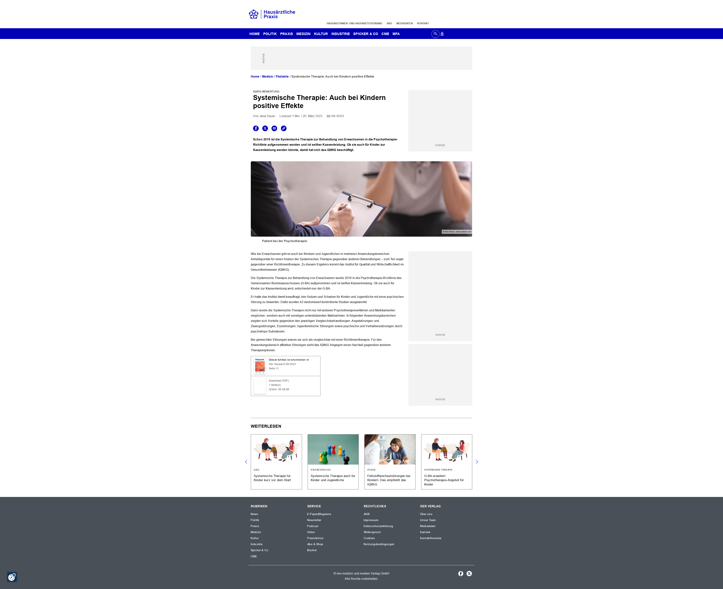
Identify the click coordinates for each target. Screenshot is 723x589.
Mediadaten (405, 23)
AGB (367, 514)
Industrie (340, 34)
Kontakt (423, 23)
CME (385, 34)
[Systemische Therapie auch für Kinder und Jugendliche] (333, 461)
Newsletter (314, 520)
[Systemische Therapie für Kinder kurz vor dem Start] (276, 461)
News (254, 514)
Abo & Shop (315, 544)
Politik (270, 34)
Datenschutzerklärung (378, 526)
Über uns (426, 514)
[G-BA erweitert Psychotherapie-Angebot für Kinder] (446, 461)
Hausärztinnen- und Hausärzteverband (354, 23)
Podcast (312, 526)
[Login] (442, 34)
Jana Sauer (267, 116)
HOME (254, 34)
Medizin (303, 34)
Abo (389, 23)
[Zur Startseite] (272, 13)
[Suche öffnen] (435, 34)
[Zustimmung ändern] (12, 576)
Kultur (321, 34)
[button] (476, 462)
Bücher (312, 550)
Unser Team (428, 520)
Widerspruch (372, 532)
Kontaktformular (431, 538)
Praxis (286, 34)
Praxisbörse (315, 538)
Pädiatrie (282, 76)
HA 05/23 (337, 116)
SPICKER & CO (365, 34)
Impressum (371, 520)
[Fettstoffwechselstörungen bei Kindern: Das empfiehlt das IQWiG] (390, 461)
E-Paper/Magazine (319, 514)
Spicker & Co (259, 550)
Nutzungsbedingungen (379, 544)
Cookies (369, 538)
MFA (396, 34)
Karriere (425, 532)
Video (311, 532)
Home (255, 76)
